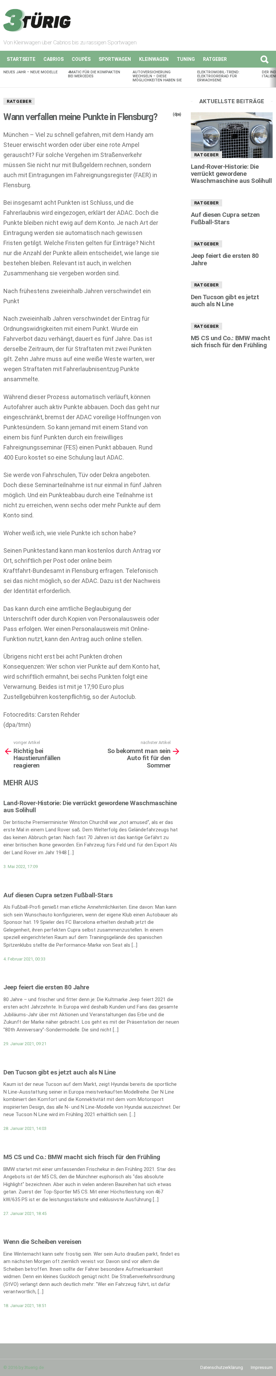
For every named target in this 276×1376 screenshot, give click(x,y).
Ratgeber (215, 59)
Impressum (262, 1367)
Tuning (186, 59)
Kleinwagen (154, 59)
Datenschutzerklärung (221, 1367)
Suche (264, 59)
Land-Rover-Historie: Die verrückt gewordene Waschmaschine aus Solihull (90, 806)
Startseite (21, 59)
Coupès (81, 59)
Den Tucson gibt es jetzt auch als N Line (59, 1072)
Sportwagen (115, 59)
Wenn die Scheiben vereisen (42, 1242)
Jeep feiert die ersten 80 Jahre (46, 987)
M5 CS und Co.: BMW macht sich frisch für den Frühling (81, 1157)
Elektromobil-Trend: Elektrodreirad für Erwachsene (218, 76)
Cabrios (53, 59)
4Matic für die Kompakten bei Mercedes (94, 74)
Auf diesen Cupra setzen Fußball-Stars (57, 895)
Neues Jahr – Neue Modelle (30, 72)
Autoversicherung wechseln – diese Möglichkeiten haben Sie (157, 76)
